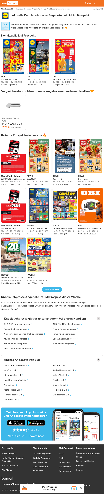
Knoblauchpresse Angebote (28, 9)
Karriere (80, 470)
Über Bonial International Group (88, 455)
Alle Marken (7, 470)
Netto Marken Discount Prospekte (13, 460)
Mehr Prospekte (52, 289)
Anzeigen (96, 9)
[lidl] (5, 15)
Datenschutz (65, 466)
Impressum (64, 462)
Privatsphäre (65, 471)
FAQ (61, 453)
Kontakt (80, 465)
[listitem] (13, 62)
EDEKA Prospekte (10, 465)
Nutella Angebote (42, 458)
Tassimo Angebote (42, 453)
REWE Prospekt (9, 453)
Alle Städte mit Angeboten (40, 468)
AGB (61, 458)
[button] (100, 3)
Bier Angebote (40, 462)
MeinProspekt (7, 9)
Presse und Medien (85, 461)
